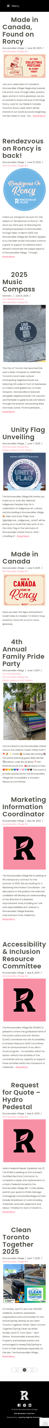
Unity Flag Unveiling (23, 433)
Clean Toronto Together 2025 (17, 1240)
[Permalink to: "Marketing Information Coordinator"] (24, 848)
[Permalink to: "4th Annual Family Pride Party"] (24, 711)
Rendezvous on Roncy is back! (23, 148)
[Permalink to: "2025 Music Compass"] (24, 333)
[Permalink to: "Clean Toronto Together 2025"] (24, 1283)
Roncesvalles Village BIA (15, 51)
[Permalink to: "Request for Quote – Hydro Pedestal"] (24, 1140)
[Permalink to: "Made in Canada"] (24, 590)
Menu (15, 6)
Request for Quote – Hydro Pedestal (21, 1096)
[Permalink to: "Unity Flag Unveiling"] (24, 471)
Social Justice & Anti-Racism (17, 450)
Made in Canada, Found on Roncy (20, 30)
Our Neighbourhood (12, 299)
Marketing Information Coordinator (24, 807)
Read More (39, 115)
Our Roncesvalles (11, 673)
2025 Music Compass (18, 282)
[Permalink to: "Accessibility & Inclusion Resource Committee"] (24, 1000)
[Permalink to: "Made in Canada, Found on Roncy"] (24, 66)
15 (35, 1370)
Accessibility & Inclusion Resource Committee (24, 955)
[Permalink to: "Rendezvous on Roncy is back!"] (24, 189)
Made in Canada (20, 558)
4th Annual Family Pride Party (23, 652)
